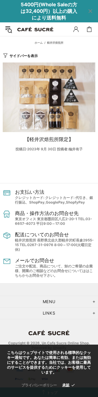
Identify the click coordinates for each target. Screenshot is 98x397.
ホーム (39, 42)
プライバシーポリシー (39, 385)
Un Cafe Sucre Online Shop (35, 29)
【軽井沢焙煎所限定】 (49, 139)
